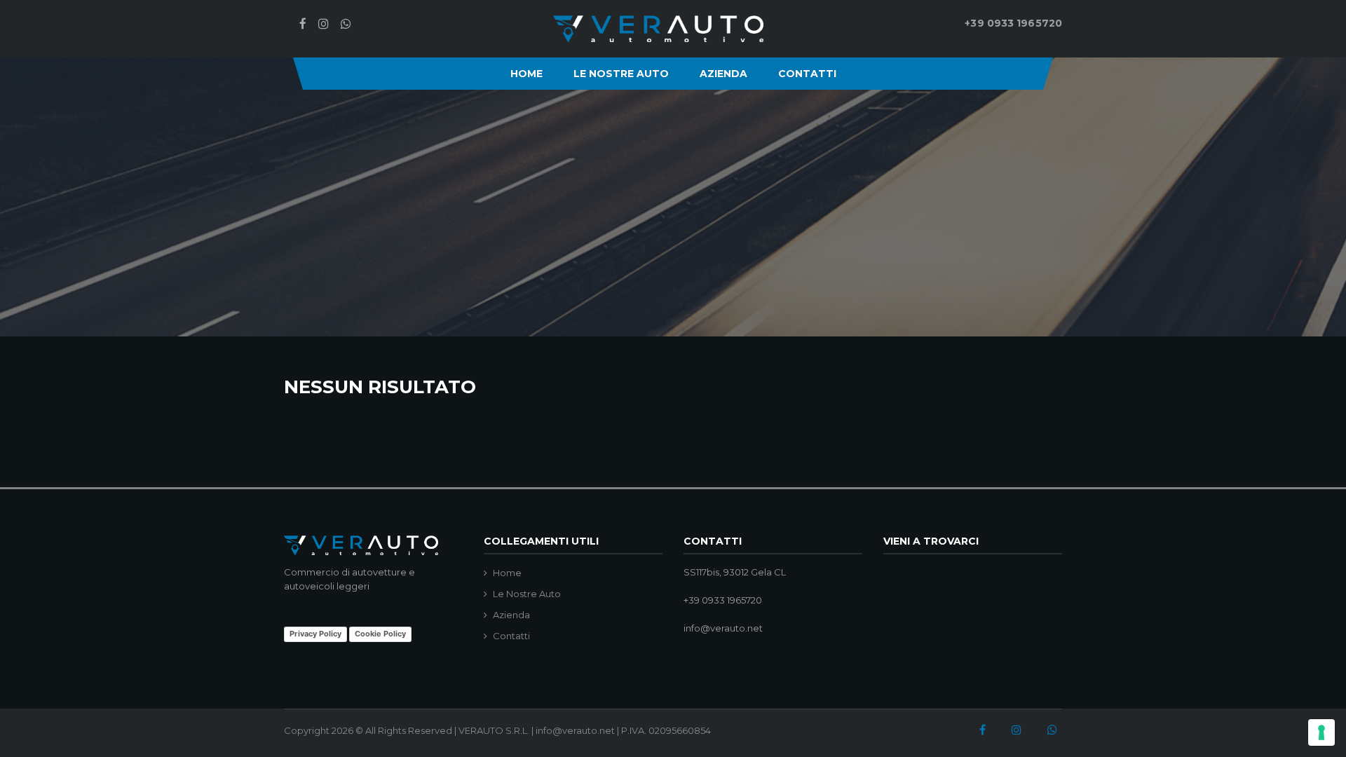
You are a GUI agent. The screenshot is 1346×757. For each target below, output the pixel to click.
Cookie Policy (380, 634)
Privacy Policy (315, 634)
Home (526, 73)
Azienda (723, 73)
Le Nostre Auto (621, 73)
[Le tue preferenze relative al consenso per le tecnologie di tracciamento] (1321, 732)
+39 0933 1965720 (1013, 23)
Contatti (807, 73)
